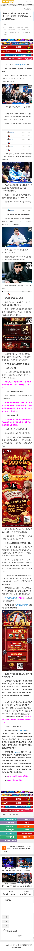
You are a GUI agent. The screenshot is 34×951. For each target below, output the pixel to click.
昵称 (6, 917)
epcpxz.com (17, 752)
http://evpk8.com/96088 (14, 719)
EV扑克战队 (9, 826)
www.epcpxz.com (20, 64)
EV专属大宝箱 (10, 823)
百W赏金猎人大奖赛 (10, 840)
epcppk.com (21, 730)
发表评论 (28, 9)
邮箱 (6, 922)
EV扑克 (27, 823)
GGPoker (27, 826)
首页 (4, 5)
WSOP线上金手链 (26, 833)
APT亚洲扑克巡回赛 (10, 819)
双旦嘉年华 (26, 837)
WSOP (27, 830)
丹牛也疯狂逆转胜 (22, 605)
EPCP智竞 (24, 849)
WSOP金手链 (10, 837)
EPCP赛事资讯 (11, 5)
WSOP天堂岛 (10, 833)
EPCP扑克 (27, 819)
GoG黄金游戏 (10, 830)
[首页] (31, 937)
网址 (5, 926)
